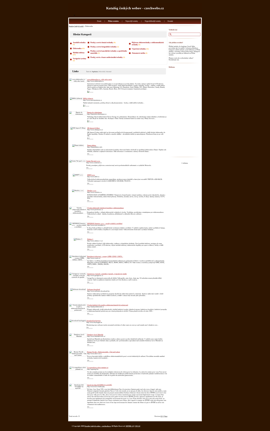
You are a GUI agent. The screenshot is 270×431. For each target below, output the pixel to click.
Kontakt (170, 21)
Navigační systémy (79, 59)
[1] (162, 416)
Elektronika (77, 48)
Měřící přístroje (88, 98)
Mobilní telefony (79, 53)
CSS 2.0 (137, 426)
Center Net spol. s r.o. (93, 161)
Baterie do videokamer (94, 112)
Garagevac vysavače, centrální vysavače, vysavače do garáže (107, 274)
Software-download (93, 289)
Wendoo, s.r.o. (91, 190)
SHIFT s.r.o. (91, 175)
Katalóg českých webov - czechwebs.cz (135, 8)
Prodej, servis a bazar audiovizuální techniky (106, 57)
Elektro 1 (90, 239)
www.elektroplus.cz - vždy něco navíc (99, 79)
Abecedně (108, 71)
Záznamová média (138, 53)
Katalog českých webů (76, 26)
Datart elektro (91, 145)
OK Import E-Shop (93, 128)
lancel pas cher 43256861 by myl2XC (99, 385)
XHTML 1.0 (130, 426)
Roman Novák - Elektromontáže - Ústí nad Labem (103, 352)
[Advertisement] (184, 112)
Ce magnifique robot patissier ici (97, 367)
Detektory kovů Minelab (95, 334)
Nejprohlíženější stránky (153, 21)
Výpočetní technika (139, 49)
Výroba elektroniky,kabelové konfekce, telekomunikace (105, 208)
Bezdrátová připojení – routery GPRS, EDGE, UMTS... (105, 256)
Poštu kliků (102, 71)
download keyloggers (93, 320)
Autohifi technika (79, 43)
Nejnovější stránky (131, 21)
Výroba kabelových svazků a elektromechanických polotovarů (107, 305)
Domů (99, 21)
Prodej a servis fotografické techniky (103, 47)
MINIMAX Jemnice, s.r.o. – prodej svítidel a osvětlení (104, 223)
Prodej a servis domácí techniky (101, 43)
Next (165, 416)
